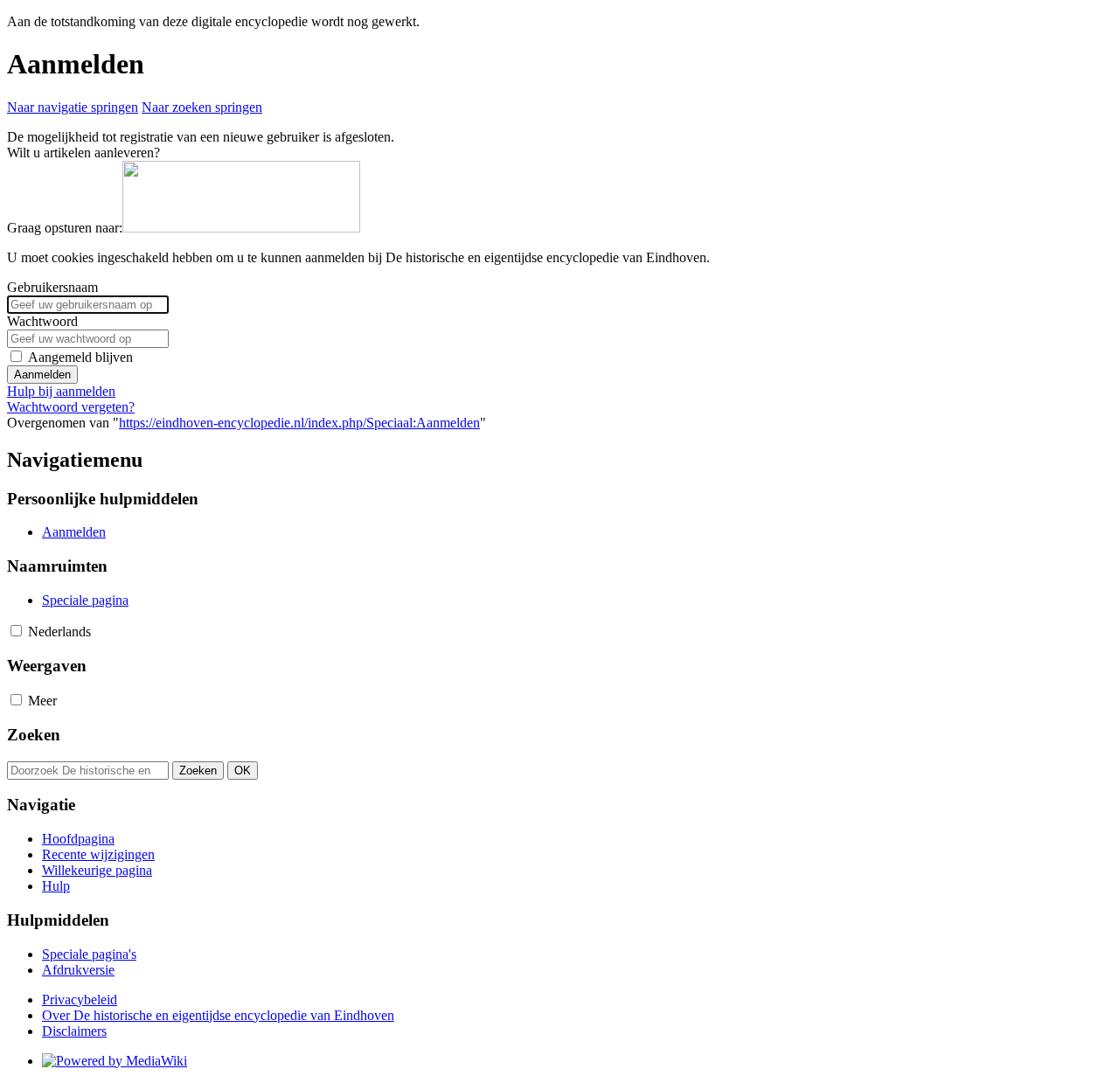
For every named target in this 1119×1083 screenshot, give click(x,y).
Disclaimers (74, 1031)
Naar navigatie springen (72, 107)
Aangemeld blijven (80, 357)
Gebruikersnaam (52, 287)
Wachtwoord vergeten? (71, 406)
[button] (16, 630)
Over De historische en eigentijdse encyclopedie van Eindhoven (218, 1015)
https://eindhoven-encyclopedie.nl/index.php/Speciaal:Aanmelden (299, 422)
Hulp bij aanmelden (61, 391)
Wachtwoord (42, 321)
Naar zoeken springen (202, 107)
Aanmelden (42, 374)
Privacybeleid (79, 999)
